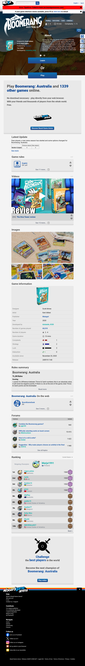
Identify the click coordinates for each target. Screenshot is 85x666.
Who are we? (10, 598)
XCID (34, 50)
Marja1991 (48, 463)
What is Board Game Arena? (14, 596)
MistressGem (26, 433)
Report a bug (9, 613)
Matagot (28, 46)
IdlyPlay (27, 495)
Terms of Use (48, 659)
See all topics (42, 450)
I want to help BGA (11, 612)
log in (82, 3)
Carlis (26, 477)
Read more (42, 389)
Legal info (41, 659)
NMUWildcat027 (30, 525)
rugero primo (29, 471)
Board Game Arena (15, 659)
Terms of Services (58, 659)
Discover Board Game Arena (42, 128)
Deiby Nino (28, 513)
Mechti (26, 519)
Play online (42, 580)
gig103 (23, 426)
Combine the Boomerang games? (31, 424)
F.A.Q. (7, 600)
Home (8, 622)
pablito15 (27, 501)
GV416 (23, 447)
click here (57, 12)
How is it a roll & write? (27, 438)
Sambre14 (28, 483)
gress (26, 489)
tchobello (29, 50)
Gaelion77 (28, 507)
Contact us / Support (12, 601)
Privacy (67, 659)
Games (8, 624)
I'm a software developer (13, 610)
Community (9, 625)
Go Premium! (10, 615)
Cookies (72, 659)
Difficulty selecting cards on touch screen (34, 431)
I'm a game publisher (12, 608)
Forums (8, 627)
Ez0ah (23, 440)
